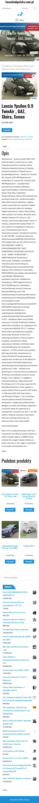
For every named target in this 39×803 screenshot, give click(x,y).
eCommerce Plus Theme (19, 800)
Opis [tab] (5, 147)
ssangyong (28, 139)
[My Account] (18, 15)
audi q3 (10, 139)
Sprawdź (7, 130)
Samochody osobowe (20, 66)
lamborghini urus (18, 139)
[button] (34, 76)
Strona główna (7, 66)
